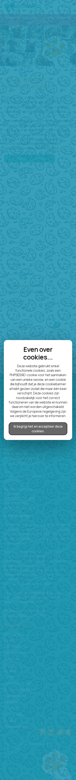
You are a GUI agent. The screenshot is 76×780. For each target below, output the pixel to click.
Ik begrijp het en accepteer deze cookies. (38, 428)
